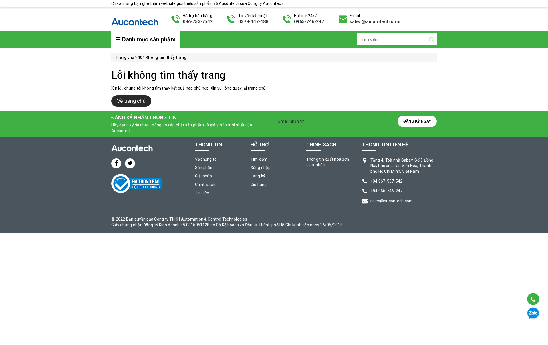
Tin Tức (202, 193)
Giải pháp (203, 176)
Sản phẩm (204, 167)
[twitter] (130, 163)
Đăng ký (258, 176)
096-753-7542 (198, 21)
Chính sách (205, 184)
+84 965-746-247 (386, 191)
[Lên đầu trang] (533, 285)
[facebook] (116, 163)
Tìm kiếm (259, 159)
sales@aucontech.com (375, 21)
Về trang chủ (131, 101)
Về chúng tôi (206, 159)
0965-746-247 (309, 21)
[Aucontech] (134, 18)
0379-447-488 (253, 21)
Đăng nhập (261, 167)
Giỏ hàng (259, 184)
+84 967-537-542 (386, 181)
